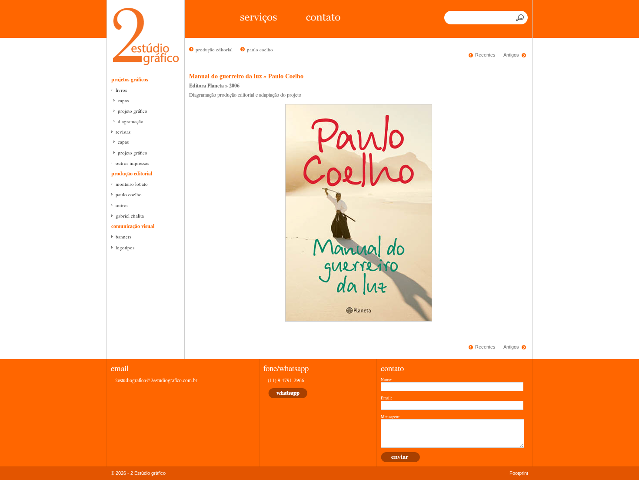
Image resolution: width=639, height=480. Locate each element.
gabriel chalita (130, 215)
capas (123, 100)
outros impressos (132, 163)
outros (122, 205)
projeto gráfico (132, 110)
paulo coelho (129, 194)
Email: (386, 398)
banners (123, 236)
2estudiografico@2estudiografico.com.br (156, 380)
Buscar (521, 17)
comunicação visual (132, 226)
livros (121, 90)
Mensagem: (390, 417)
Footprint (518, 473)
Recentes (485, 54)
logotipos (125, 247)
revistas (123, 131)
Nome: (386, 380)
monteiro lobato (132, 184)
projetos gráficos (129, 79)
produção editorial (131, 173)
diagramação (130, 121)
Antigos (511, 54)
